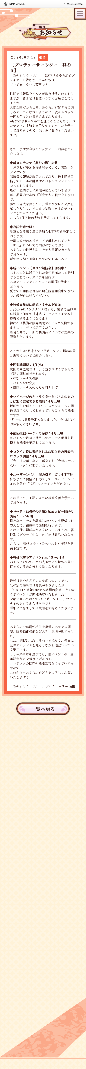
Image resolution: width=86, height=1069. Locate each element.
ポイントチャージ (75, 4)
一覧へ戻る (43, 708)
